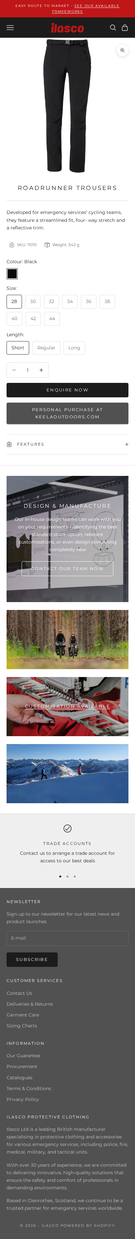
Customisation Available (67, 706)
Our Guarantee (23, 1056)
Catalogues (19, 1078)
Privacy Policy (23, 1099)
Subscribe (32, 959)
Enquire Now (67, 389)
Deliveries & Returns (30, 1004)
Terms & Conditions (29, 1088)
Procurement (22, 1066)
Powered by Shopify (88, 1225)
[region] (67, 845)
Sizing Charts (22, 1026)
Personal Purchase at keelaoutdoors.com (67, 413)
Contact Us (19, 993)
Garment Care (23, 1015)
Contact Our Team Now (67, 568)
